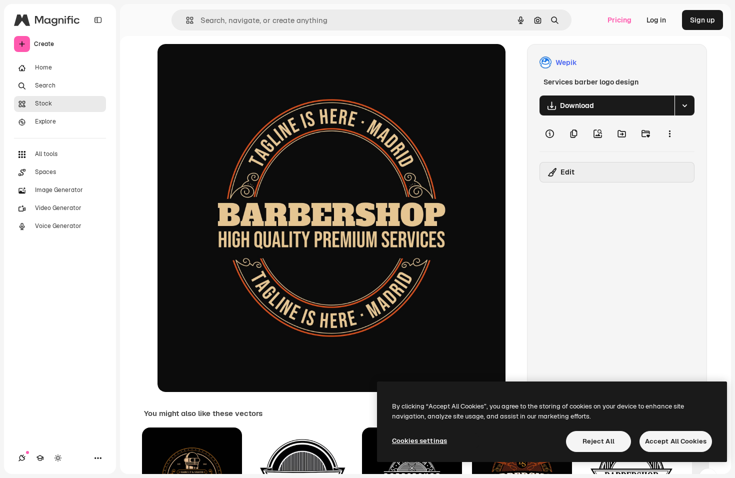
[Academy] (40, 458)
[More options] (670, 134)
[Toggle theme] (58, 458)
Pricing (620, 20)
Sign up (702, 20)
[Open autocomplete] (186, 20)
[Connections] (22, 458)
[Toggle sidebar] (98, 20)
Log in (656, 20)
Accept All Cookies (675, 441)
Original (222, 63)
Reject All (598, 441)
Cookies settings (419, 440)
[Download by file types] (684, 106)
